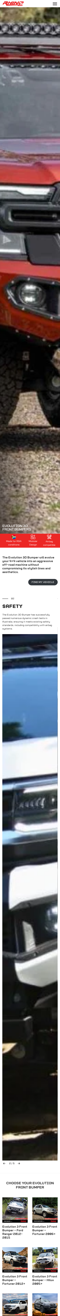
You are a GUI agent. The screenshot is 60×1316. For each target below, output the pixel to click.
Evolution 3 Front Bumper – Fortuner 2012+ (14, 1280)
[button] (4, 1163)
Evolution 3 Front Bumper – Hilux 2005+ (44, 1280)
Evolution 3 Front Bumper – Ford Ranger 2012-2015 (14, 1232)
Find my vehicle (43, 582)
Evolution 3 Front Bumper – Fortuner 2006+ (44, 1230)
